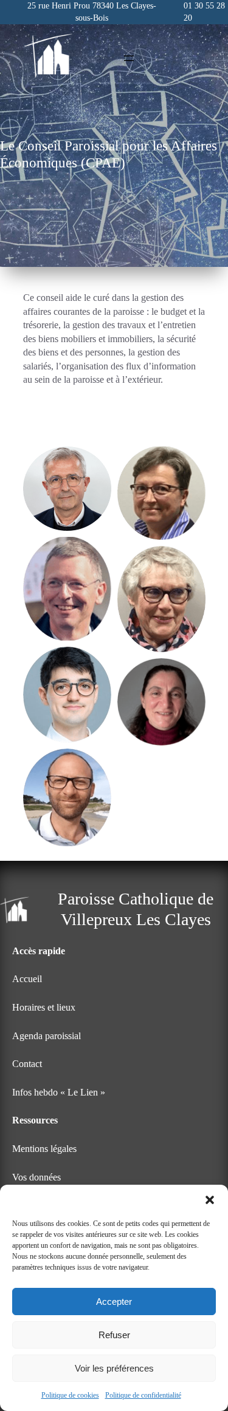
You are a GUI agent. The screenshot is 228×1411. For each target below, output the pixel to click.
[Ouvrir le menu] (129, 58)
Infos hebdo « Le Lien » (58, 1092)
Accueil (27, 979)
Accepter (114, 1301)
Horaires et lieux (43, 1007)
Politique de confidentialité (143, 1395)
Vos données (36, 1177)
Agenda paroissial (46, 1036)
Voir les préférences (114, 1368)
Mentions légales (44, 1148)
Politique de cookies (70, 1395)
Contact (27, 1064)
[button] (210, 1200)
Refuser (114, 1335)
